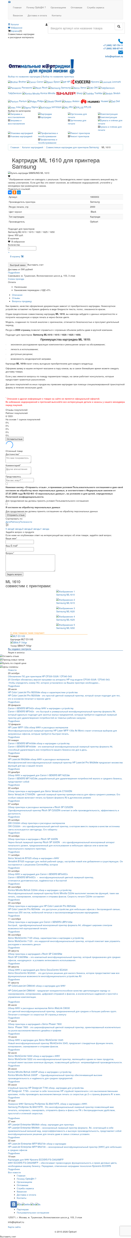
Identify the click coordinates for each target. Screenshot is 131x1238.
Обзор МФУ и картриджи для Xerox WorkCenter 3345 (35, 1040)
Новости (12, 669)
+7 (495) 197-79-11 (113, 45)
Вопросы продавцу (22, 301)
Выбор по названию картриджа (24, 76)
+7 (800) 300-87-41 (113, 48)
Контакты (56, 15)
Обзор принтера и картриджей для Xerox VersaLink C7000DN (40, 791)
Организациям (58, 7)
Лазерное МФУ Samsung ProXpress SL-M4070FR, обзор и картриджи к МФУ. (48, 1103)
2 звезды (35, 528)
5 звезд (9, 528)
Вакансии (18, 15)
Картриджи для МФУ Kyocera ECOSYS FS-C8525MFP (35, 1159)
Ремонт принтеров (79, 136)
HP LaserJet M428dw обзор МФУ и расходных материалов (38, 759)
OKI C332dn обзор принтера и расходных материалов (36, 823)
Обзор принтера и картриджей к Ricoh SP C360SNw (35, 953)
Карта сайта (14, 1226)
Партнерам (23, 1209)
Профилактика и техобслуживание (47, 141)
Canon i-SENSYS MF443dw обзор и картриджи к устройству (39, 743)
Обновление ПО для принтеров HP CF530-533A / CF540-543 (40, 676)
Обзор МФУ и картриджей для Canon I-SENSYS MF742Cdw (39, 775)
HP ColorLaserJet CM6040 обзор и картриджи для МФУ (37, 985)
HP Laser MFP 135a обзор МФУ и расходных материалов (38, 727)
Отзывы (16, 298)
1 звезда (44, 528)
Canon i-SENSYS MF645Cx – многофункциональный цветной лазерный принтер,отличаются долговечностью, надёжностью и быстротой (51, 879)
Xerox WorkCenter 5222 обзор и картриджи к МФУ (34, 1055)
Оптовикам (76, 7)
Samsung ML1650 (65, 628)
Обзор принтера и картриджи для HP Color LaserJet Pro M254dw (42, 906)
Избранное (16, 27)
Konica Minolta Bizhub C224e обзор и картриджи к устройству (40, 890)
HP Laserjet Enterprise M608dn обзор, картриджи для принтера (41, 1124)
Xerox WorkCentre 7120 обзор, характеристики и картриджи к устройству (46, 937)
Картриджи (45, 117)
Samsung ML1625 (65, 619)
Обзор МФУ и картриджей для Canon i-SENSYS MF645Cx (38, 874)
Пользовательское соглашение (33, 1212)
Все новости (14, 1172)
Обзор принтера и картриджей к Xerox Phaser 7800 (35, 1024)
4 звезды (17, 528)
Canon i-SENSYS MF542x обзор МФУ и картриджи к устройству (40, 708)
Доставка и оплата (37, 15)
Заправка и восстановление (16, 122)
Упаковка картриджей (21, 136)
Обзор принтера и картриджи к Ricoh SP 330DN (33, 839)
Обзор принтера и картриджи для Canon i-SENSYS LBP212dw (40, 921)
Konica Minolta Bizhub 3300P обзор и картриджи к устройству (39, 1071)
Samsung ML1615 (65, 602)
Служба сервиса (95, 7)
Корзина (15, 30)
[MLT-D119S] (65, 636)
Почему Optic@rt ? (36, 7)
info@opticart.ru (114, 56)
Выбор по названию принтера (58, 76)
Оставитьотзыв (14, 439)
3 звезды (26, 528)
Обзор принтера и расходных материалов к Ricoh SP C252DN (40, 807)
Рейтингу (15, 521)
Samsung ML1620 (65, 611)
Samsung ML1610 (65, 594)
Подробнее (14, 685)
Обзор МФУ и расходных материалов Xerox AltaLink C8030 (39, 1008)
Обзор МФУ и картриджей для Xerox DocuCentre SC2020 (38, 969)
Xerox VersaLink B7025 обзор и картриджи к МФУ (33, 858)
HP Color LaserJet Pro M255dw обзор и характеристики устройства (43, 692)
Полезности (26, 521)
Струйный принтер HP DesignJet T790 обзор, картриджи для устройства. (46, 1087)
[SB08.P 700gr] (65, 642)
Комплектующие (108, 117)
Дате (8, 521)
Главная (17, 7)
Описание (17, 294)
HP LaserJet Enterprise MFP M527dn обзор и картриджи (37, 1143)
